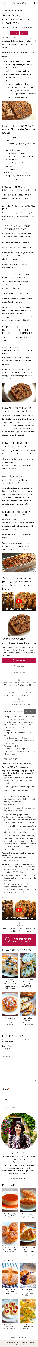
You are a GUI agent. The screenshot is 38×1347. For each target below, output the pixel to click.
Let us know (17, 941)
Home (4, 11)
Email (6, 1100)
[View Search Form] (34, 3)
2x (30, 711)
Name (6, 1089)
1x (26, 711)
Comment (8, 1056)
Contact (23, 1337)
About (14, 1337)
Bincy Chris (7, 28)
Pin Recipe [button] (20, 666)
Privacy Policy (19, 1344)
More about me (18, 1178)
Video (25, 33)
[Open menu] (4, 3)
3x (34, 711)
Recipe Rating (7, 1046)
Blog (9, 11)
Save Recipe (20, 672)
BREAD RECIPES (17, 11)
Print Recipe (20, 660)
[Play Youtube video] (19, 601)
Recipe (15, 33)
